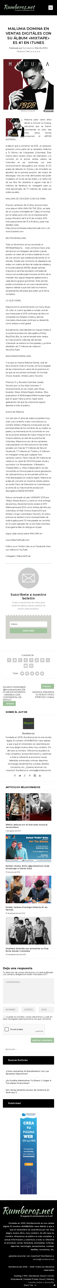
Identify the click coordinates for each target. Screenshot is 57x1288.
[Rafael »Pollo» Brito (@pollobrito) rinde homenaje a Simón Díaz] (28, 848)
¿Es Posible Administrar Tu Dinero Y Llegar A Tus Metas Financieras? (28, 1081)
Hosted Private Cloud (34, 1279)
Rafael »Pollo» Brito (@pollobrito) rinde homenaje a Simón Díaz (28, 867)
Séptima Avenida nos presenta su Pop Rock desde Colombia (27, 949)
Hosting (17, 1276)
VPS (25, 1276)
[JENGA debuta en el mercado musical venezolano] (28, 807)
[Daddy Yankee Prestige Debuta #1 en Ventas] (28, 889)
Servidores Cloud (37, 1276)
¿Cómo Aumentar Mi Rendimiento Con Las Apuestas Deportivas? (27, 1072)
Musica (20, 51)
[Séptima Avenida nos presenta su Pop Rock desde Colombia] (28, 930)
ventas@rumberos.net (43, 1259)
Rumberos (28, 48)
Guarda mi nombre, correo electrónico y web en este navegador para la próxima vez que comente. (27, 1018)
